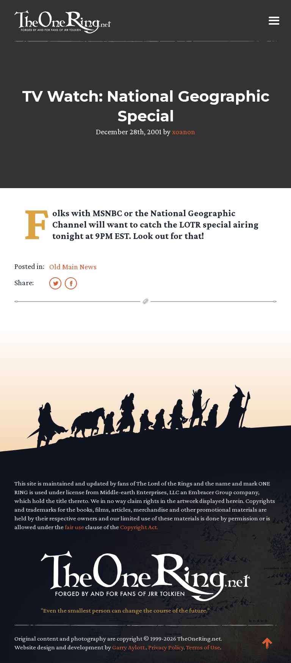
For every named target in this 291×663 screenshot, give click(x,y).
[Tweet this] (55, 283)
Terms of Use (203, 647)
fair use (74, 527)
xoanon (183, 131)
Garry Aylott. (129, 647)
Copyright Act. (139, 527)
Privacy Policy (166, 647)
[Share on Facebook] (71, 283)
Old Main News (73, 266)
